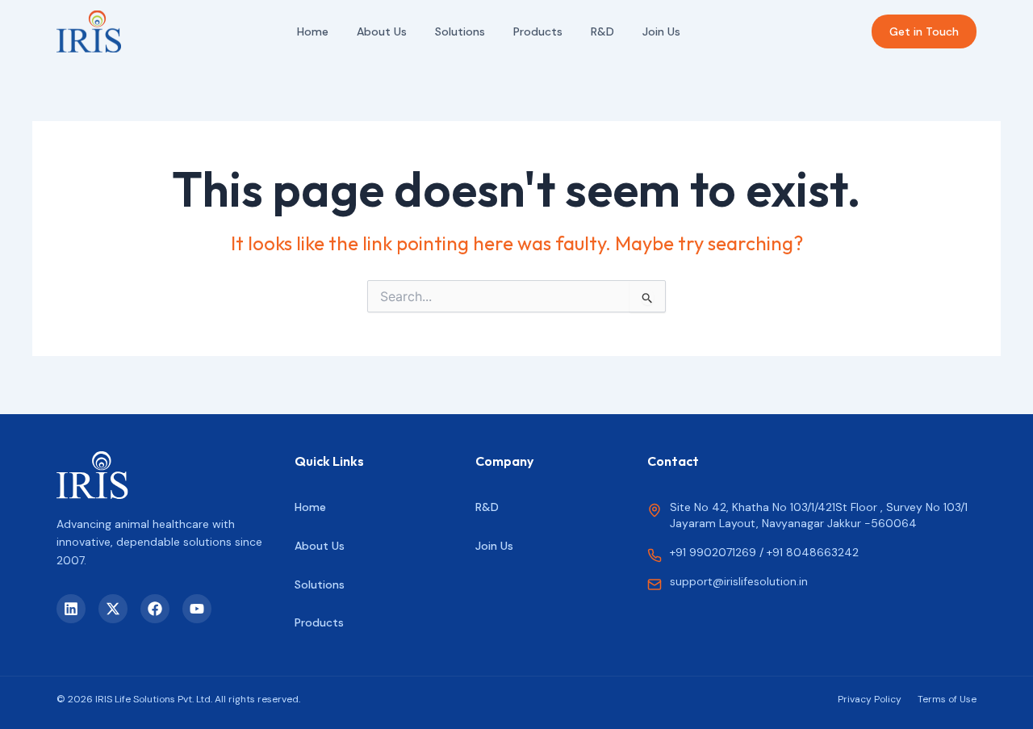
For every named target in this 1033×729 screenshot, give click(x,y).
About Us (382, 31)
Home (312, 31)
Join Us (661, 31)
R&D (602, 31)
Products (538, 31)
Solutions (460, 31)
